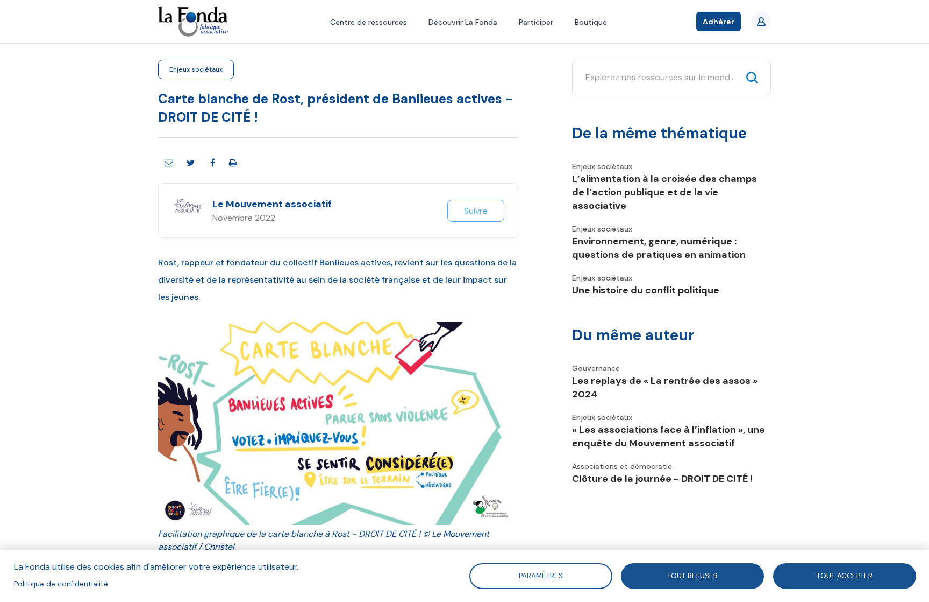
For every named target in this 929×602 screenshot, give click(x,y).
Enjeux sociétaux (196, 69)
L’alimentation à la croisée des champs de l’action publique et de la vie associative (664, 192)
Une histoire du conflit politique (645, 290)
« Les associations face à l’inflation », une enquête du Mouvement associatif (668, 436)
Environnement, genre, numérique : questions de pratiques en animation (659, 248)
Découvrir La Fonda (462, 22)
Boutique (591, 22)
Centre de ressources (368, 22)
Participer (536, 22)
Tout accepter (845, 575)
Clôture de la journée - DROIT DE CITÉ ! (662, 478)
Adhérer (718, 21)
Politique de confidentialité (61, 584)
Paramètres (540, 575)
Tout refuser (692, 575)
